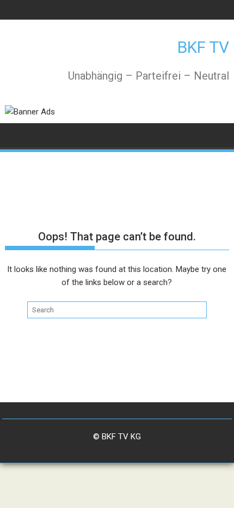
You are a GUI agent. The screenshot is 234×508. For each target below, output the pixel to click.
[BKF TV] (15, 134)
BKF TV (203, 47)
